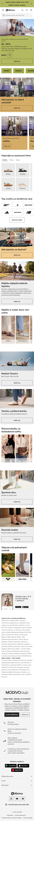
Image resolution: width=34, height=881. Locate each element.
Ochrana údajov (27, 818)
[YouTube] (17, 799)
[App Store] (23, 766)
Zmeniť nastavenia (20, 815)
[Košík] (31, 10)
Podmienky (10, 815)
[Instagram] (11, 799)
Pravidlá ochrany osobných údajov (11, 818)
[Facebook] (23, 799)
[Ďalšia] (31, 3)
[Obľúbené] (27, 10)
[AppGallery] (17, 770)
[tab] (4, 160)
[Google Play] (11, 766)
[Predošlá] (2, 3)
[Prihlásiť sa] (22, 10)
